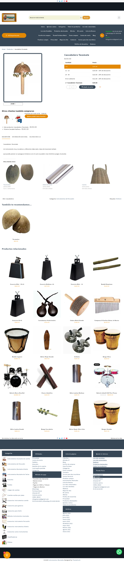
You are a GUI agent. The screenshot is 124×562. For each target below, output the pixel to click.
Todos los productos (69, 505)
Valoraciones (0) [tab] (35, 137)
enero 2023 (66, 521)
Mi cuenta (66, 493)
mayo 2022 (66, 525)
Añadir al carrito (88, 87)
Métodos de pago (40, 474)
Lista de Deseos (68, 482)
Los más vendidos (99, 458)
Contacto (66, 472)
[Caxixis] (100, 174)
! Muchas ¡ (66, 458)
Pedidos (35, 462)
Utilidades (38, 454)
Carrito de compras (69, 464)
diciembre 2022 (68, 523)
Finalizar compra (68, 478)
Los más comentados (69, 484)
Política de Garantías (69, 497)
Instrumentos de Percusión (65, 199)
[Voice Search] (81, 17)
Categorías (8, 453)
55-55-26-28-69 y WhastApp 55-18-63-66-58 (46, 501)
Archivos (68, 509)
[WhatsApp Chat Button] (119, 552)
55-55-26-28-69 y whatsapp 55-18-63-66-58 (114, 33)
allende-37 (66, 460)
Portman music (98, 475)
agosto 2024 (67, 513)
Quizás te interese (102, 454)
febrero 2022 (67, 527)
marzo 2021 (66, 531)
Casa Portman (67, 466)
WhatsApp (35, 489)
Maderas (65, 488)
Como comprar (67, 470)
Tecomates (7, 185)
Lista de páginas (71, 454)
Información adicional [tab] (20, 137)
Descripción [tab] (6, 137)
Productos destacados (70, 501)
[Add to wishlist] (100, 87)
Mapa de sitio (67, 490)
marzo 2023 (66, 519)
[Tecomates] (22, 174)
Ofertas (65, 495)
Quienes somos (68, 503)
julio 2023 (66, 515)
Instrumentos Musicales (70, 480)
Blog (64, 462)
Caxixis (84, 185)
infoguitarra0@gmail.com (114, 39)
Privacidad (35, 458)
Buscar (86, 18)
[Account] (119, 17)
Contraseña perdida (38, 468)
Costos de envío (37, 460)
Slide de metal (47, 185)
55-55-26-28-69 (97, 489)
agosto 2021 (67, 529)
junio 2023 (66, 517)
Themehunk (76, 560)
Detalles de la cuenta (39, 466)
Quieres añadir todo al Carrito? (36, 116)
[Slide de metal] (61, 174)
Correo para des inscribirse (71, 474)
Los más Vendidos (68, 486)
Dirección (35, 464)
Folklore (118, 199)
